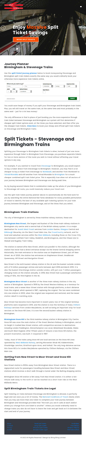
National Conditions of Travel (55, 397)
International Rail (73, 430)
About (9, 424)
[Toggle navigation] (81, 6)
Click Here (32, 126)
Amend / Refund (73, 428)
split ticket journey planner (24, 73)
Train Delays (74, 426)
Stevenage (46, 166)
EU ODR (9, 430)
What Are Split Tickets (40, 428)
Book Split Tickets (26, 39)
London (50, 229)
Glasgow (64, 229)
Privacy (9, 428)
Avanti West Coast (26, 229)
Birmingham (60, 175)
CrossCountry (57, 232)
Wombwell (47, 172)
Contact (10, 426)
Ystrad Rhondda (11, 175)
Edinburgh (8, 232)
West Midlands (44, 235)
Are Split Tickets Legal (40, 430)
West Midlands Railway (25, 343)
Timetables (75, 424)
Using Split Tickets (40, 426)
